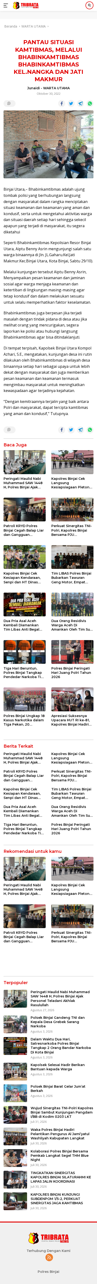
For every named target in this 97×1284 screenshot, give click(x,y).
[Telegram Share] (80, 103)
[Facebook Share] (61, 103)
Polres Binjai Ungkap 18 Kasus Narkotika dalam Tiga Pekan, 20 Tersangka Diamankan (24, 720)
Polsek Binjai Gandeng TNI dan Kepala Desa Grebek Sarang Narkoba (58, 1021)
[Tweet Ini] (71, 103)
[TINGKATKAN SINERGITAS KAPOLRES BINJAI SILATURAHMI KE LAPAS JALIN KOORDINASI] (15, 1180)
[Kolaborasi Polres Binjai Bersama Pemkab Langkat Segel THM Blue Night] (15, 1158)
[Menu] (7, 5)
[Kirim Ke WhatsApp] (89, 103)
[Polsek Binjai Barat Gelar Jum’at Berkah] (15, 1093)
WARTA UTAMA (56, 88)
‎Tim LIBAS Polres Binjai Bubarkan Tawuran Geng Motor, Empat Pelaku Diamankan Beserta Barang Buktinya (71, 577)
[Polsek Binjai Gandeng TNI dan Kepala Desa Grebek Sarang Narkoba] (15, 1024)
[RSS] (49, 1258)
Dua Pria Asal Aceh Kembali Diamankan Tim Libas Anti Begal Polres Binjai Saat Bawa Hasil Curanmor (24, 625)
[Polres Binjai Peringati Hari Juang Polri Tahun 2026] (72, 652)
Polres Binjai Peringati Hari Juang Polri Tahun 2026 (71, 672)
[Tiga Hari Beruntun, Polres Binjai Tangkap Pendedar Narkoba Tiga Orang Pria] (25, 652)
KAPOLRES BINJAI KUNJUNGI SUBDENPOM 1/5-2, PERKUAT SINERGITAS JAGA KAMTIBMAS (57, 1198)
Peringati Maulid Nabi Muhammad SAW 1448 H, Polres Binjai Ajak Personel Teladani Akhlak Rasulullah (23, 483)
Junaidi (33, 88)
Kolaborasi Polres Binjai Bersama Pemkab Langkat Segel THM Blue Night (60, 1155)
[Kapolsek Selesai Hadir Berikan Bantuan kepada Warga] (15, 1072)
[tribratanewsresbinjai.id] (25, 5)
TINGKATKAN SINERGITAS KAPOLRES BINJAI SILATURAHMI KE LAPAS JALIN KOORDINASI (61, 1177)
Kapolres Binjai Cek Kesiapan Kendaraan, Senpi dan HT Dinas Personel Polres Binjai (23, 577)
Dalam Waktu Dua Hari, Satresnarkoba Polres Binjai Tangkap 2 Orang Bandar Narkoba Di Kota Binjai (61, 1045)
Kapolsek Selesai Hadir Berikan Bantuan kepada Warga (58, 1067)
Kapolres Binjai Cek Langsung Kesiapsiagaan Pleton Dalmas (70, 483)
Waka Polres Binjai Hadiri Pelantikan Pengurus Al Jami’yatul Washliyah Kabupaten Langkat (60, 1134)
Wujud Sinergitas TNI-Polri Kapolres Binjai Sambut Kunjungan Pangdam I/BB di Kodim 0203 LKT (62, 1112)
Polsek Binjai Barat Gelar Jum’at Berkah (58, 1088)
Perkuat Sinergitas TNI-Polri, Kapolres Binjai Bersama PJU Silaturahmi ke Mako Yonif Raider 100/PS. (71, 530)
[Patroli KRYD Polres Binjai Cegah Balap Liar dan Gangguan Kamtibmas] (25, 509)
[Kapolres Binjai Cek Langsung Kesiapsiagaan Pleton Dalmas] (72, 462)
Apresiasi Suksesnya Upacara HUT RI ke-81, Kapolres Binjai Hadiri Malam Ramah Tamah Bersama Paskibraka (70, 720)
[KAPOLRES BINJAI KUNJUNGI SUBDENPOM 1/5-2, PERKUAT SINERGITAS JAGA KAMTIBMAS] (15, 1201)
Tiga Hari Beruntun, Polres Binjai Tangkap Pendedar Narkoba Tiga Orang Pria (24, 672)
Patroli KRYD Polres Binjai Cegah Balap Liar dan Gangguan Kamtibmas (24, 530)
